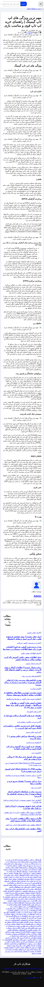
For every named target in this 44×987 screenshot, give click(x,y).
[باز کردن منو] (40, 4)
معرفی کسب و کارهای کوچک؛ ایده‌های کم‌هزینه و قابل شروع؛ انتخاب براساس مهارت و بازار (22, 893)
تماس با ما (29, 977)
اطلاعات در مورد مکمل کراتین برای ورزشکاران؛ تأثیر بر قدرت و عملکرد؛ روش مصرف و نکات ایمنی (23, 908)
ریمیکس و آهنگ (38, 968)
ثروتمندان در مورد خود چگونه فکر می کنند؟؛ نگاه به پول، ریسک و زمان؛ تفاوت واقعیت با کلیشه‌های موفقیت (23, 928)
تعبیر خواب (21, 968)
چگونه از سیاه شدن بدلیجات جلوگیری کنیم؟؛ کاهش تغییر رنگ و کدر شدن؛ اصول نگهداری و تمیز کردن (22, 945)
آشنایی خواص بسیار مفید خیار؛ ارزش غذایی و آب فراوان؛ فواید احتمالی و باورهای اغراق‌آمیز (22, 881)
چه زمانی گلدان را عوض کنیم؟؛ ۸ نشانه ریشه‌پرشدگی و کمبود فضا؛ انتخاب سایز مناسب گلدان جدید (23, 867)
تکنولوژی (29, 32)
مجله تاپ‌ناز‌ (33, 4)
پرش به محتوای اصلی (34, 9)
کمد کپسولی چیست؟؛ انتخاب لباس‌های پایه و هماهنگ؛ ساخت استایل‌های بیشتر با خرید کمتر (22, 887)
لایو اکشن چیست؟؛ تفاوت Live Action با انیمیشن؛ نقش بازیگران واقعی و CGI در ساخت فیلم (23, 932)
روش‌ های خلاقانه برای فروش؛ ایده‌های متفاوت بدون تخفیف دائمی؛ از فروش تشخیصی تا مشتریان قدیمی (22, 897)
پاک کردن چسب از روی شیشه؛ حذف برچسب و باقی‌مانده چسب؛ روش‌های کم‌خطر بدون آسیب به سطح (22, 871)
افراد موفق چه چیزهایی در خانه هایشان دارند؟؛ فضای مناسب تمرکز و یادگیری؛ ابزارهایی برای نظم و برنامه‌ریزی (23, 924)
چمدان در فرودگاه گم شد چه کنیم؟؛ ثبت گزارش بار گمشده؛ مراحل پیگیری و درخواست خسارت (23, 918)
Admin (37, 596)
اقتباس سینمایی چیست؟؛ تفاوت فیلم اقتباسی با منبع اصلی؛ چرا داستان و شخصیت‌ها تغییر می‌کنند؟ (23, 936)
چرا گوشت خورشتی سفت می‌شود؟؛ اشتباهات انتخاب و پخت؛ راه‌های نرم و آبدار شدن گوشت (22, 902)
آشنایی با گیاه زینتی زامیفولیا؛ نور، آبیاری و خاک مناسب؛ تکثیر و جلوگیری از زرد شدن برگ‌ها (22, 941)
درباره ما (36, 977)
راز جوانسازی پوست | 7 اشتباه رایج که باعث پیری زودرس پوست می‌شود (23, 951)
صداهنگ (6, 968)
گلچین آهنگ (29, 968)
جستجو (24, 4)
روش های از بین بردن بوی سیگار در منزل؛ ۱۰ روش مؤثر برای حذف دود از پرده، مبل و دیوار (22, 863)
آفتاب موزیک (13, 968)
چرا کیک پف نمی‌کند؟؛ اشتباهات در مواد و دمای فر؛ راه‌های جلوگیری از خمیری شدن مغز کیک (22, 914)
